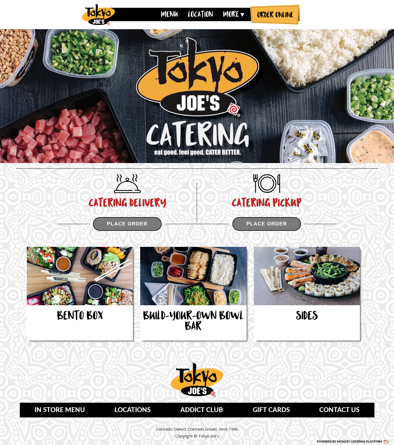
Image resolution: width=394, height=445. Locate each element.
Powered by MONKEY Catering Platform (349, 441)
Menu (169, 14)
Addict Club (201, 410)
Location (200, 14)
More (231, 14)
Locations (132, 410)
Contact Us (339, 410)
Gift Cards (271, 410)
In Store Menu (60, 410)
